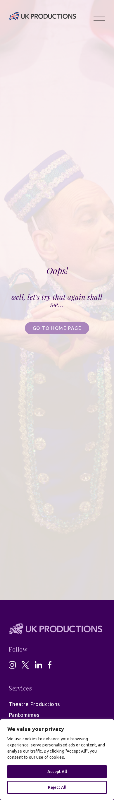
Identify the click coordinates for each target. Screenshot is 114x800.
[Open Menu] (99, 16)
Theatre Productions (34, 704)
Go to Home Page (57, 328)
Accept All (57, 771)
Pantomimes (24, 715)
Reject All (57, 787)
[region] (57, 759)
